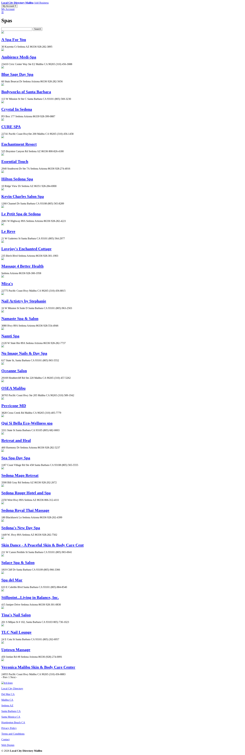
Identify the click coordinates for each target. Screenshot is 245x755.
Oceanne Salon (14, 371)
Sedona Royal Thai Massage (25, 510)
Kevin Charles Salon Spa (22, 196)
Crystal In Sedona (16, 109)
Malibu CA (7, 699)
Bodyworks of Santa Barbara (26, 92)
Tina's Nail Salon (16, 615)
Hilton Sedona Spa (17, 179)
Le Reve (8, 231)
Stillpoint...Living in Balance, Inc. (30, 597)
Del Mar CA (8, 694)
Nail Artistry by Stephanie (23, 301)
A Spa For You (13, 39)
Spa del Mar (11, 580)
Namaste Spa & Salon (19, 318)
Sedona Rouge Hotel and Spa (26, 493)
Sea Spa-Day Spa (15, 458)
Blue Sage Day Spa (17, 74)
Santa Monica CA (10, 716)
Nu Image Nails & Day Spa (24, 353)
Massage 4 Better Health (22, 266)
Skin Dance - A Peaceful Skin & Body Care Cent (42, 545)
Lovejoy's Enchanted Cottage (26, 249)
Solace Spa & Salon (17, 562)
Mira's (7, 283)
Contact (5, 739)
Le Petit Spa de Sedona (21, 214)
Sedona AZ (7, 705)
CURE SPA (11, 127)
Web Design (7, 745)
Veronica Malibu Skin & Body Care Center (38, 667)
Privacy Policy (9, 728)
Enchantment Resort (19, 144)
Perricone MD (13, 406)
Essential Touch (14, 161)
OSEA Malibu (13, 388)
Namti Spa (10, 336)
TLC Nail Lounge (16, 632)
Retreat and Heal (16, 440)
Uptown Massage (15, 650)
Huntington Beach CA (13, 722)
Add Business (41, 2)
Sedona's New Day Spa (20, 528)
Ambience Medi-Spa (18, 57)
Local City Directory (12, 688)
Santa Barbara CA (11, 711)
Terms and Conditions (12, 733)
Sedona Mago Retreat (19, 475)
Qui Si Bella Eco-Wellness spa (26, 423)
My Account (9, 6)
